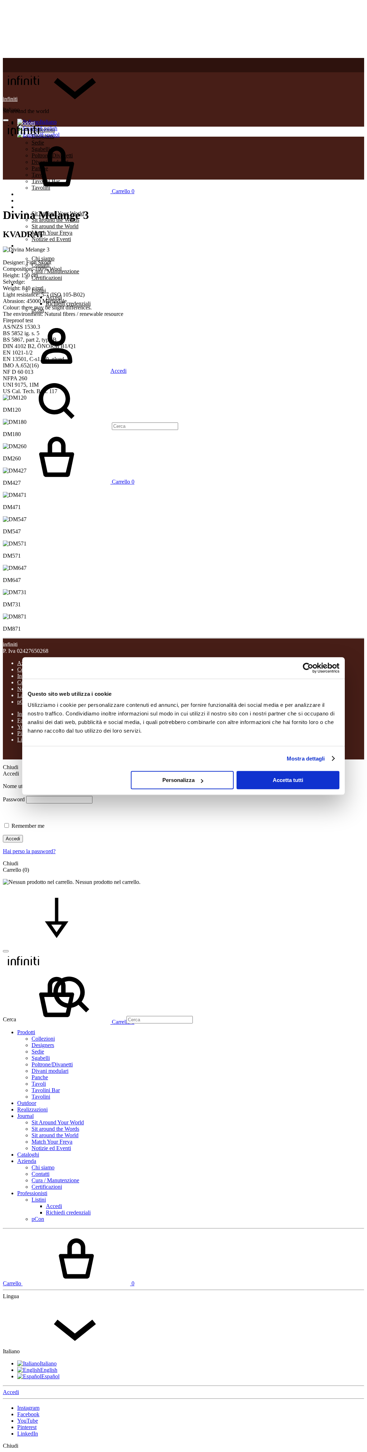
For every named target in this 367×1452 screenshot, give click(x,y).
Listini (39, 1200)
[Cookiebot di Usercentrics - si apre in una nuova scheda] (308, 668)
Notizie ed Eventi (51, 239)
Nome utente (17, 786)
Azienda (26, 1161)
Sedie (38, 1051)
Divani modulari (50, 1071)
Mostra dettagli (306, 759)
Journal (25, 207)
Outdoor (26, 1103)
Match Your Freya (52, 233)
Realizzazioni (32, 200)
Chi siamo (43, 258)
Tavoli (39, 1084)
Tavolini (41, 1097)
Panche (40, 1077)
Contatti (40, 1174)
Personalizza (178, 780)
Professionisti (32, 284)
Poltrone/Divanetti (52, 1064)
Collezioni (43, 1039)
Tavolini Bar (46, 1090)
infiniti (10, 99)
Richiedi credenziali (68, 303)
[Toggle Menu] (6, 120)
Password (14, 799)
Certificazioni (47, 278)
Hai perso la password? (29, 851)
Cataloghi (28, 246)
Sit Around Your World (58, 1122)
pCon (38, 1219)
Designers (43, 1045)
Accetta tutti (288, 780)
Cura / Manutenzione (55, 1180)
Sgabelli (41, 1058)
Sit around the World (55, 226)
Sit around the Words (55, 1129)
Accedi (13, 838)
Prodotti (26, 1032)
